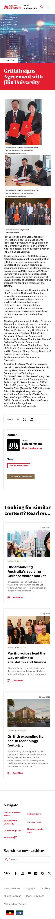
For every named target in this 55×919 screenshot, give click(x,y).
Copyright (30, 888)
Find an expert (34, 822)
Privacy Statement (12, 888)
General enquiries (12, 831)
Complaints (45, 888)
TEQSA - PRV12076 (35, 896)
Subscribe (9, 837)
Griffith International (19, 466)
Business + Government (21, 477)
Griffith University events (13, 814)
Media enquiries (34, 814)
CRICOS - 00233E (12, 896)
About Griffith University (10, 822)
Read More (18, 597)
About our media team (35, 830)
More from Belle (30, 448)
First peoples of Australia (15, 904)
